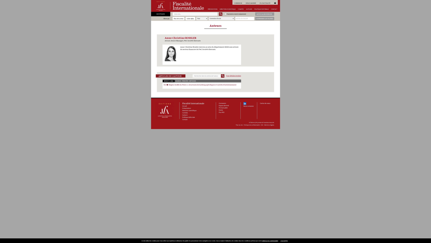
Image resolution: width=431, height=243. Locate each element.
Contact (274, 9)
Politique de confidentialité (252, 125)
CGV (262, 125)
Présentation (212, 9)
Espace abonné (251, 3)
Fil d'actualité (265, 3)
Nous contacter (248, 106)
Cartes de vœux (265, 103)
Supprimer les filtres (264, 18)
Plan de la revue (178, 18)
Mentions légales (269, 125)
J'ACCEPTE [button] (284, 241)
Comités (241, 9)
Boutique (161, 14)
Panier (275, 3)
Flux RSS (221, 112)
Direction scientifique (228, 9)
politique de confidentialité (270, 241)
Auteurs (249, 9)
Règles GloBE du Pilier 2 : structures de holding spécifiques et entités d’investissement (202, 84)
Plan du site (239, 125)
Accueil (184, 106)
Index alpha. (190, 18)
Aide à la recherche (264, 14)
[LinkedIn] (244, 103)
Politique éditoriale (261, 9)
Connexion (238, 3)
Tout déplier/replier (233, 76)
